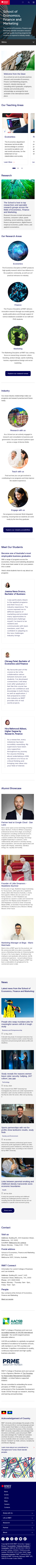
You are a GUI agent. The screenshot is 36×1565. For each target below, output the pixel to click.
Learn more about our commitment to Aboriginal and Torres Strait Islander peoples (14, 1449)
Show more (8, 1210)
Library (6, 1498)
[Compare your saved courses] (24, 2)
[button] (28, 2)
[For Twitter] (7, 1538)
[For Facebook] (3, 1538)
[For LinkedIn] (16, 1538)
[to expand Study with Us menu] (32, 1513)
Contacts (7, 1507)
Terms (27, 1544)
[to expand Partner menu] (32, 1527)
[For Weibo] (25, 1538)
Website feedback (23, 1546)
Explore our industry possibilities (18, 530)
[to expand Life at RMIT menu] (32, 1517)
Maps (6, 1501)
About (5, 1532)
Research (6, 1523)
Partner (5, 1527)
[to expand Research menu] (32, 1522)
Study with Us (8, 1513)
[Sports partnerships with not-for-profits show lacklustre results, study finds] (17, 1113)
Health (4, 1190)
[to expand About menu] (32, 1532)
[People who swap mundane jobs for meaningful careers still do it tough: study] (17, 1007)
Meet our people (7, 1299)
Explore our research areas (18, 374)
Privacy (3, 1546)
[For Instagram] (11, 1538)
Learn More (8, 162)
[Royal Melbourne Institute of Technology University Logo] (5, 2)
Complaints (5, 1548)
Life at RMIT (7, 1518)
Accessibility (12, 1546)
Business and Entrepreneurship (12, 1030)
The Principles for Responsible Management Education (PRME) (17, 1375)
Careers (7, 1504)
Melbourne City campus (17, 1243)
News (6, 1491)
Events (6, 1495)
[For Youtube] (20, 1538)
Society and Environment (10, 1136)
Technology (5, 1082)
